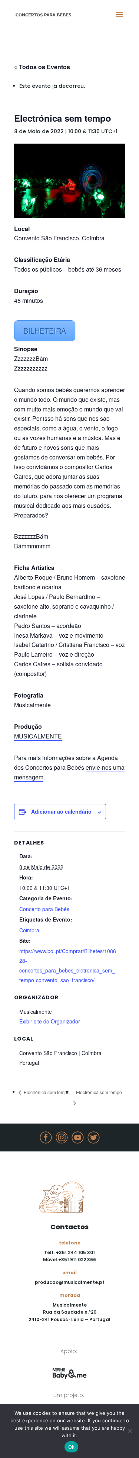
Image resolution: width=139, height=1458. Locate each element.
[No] (129, 1431)
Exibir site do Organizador (49, 1021)
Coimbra (29, 930)
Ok (71, 1447)
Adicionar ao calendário (61, 811)
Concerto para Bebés (44, 909)
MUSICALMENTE (38, 736)
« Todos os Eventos (42, 67)
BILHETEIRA (44, 330)
